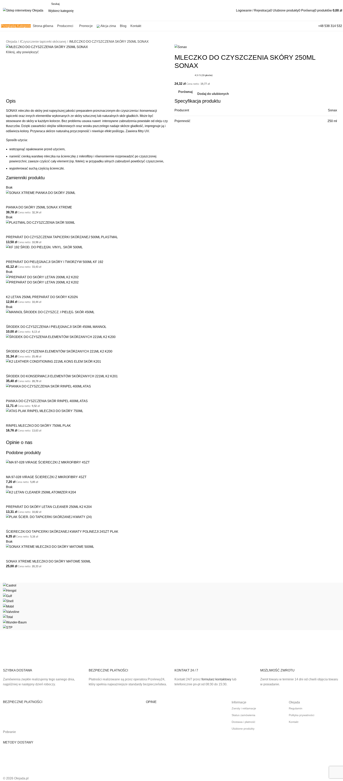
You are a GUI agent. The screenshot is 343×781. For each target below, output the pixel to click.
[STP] (171, 606)
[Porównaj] (11, 200)
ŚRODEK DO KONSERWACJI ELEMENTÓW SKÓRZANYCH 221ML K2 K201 (62, 376)
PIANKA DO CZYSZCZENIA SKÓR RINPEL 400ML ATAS (47, 401)
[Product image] (42, 282)
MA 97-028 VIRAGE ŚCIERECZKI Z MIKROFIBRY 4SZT (46, 477)
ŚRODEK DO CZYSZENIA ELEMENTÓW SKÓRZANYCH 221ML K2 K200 (59, 351)
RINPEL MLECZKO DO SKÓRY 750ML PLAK (38, 425)
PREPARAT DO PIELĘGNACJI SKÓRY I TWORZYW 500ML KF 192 (54, 262)
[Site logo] (23, 10)
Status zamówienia (243, 715)
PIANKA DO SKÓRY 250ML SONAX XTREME (39, 207)
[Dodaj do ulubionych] (22, 200)
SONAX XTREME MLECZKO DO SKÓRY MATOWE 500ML (48, 561)
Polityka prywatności (301, 715)
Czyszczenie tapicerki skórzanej (43, 41)
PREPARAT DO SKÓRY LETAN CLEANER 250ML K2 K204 (49, 506)
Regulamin (295, 708)
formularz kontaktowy (216, 679)
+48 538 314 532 (330, 26)
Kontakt (293, 721)
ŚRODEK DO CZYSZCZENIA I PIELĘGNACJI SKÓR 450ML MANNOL (56, 326)
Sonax (332, 110)
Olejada (11, 41)
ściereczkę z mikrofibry (77, 156)
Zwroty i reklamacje (244, 708)
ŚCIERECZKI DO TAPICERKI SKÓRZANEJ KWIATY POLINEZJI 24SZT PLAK (62, 531)
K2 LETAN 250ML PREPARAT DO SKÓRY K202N (42, 297)
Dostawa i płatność (243, 721)
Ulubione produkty (243, 728)
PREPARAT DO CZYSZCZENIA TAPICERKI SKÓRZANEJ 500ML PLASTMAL (62, 237)
